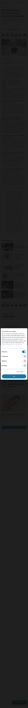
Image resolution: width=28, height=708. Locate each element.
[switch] (24, 356)
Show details (20, 371)
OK (14, 376)
